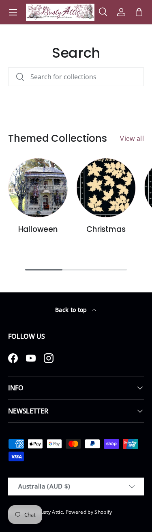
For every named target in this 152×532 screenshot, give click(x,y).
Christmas (105, 229)
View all (132, 138)
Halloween (38, 229)
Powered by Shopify (89, 511)
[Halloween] (38, 188)
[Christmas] (106, 188)
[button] (139, 12)
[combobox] (76, 76)
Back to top (72, 310)
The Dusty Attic (45, 511)
